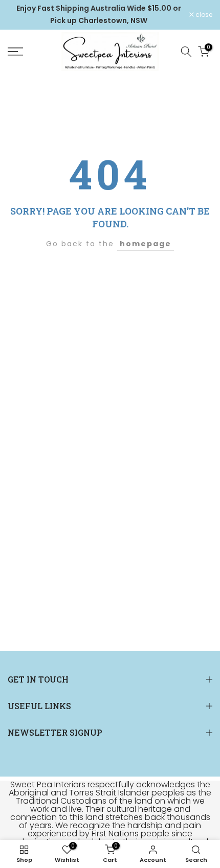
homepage (145, 244)
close (203, 15)
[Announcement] (98, 15)
